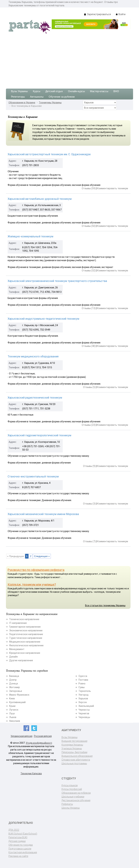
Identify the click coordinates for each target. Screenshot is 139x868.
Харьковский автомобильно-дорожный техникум (40, 198)
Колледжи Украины (72, 744)
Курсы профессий (72, 789)
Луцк (12, 713)
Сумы (81, 687)
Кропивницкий (17, 702)
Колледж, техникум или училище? (32, 584)
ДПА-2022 (13, 830)
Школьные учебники (73, 796)
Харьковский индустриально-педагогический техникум (43, 318)
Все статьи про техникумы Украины (105, 605)
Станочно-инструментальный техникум (33, 476)
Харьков (83, 698)
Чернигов (83, 713)
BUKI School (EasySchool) (22, 833)
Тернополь (84, 691)
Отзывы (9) (89, 466)
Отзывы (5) (89, 387)
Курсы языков (70, 785)
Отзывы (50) (89, 226)
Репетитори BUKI (17, 837)
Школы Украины (71, 807)
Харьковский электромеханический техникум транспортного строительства (57, 281)
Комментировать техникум (112, 188)
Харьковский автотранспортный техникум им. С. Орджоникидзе (49, 154)
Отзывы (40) (89, 346)
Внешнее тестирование (74, 741)
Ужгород (83, 694)
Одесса (82, 676)
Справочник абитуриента (76, 759)
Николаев (14, 721)
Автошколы (37, 96)
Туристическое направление (25, 638)
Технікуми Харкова (31, 773)
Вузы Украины (19, 91)
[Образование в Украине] (29, 26)
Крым (12, 706)
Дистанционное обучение (76, 800)
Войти (121, 14)
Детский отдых (54, 91)
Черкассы (84, 709)
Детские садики (17, 841)
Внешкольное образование (77, 756)
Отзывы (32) (89, 270)
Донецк (13, 683)
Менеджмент (16, 649)
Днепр (13, 679)
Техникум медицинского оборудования (33, 356)
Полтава (83, 679)
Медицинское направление (24, 641)
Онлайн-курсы (76, 91)
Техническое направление (24, 619)
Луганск (13, 709)
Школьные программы (74, 763)
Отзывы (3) (89, 503)
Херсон (82, 702)
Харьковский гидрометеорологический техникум (39, 435)
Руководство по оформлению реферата (36, 570)
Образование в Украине (21, 102)
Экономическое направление (26, 630)
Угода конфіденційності (39, 742)
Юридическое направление (24, 653)
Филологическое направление (26, 645)
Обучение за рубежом (62, 96)
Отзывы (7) (89, 541)
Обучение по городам (20, 845)
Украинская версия (21, 736)
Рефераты (67, 804)
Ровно (81, 683)
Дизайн (13, 656)
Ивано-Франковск (19, 694)
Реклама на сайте (18, 856)
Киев (12, 698)
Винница (14, 676)
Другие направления (21, 660)
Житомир (14, 687)
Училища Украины (72, 748)
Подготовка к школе (19, 848)
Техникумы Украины (50, 102)
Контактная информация (22, 852)
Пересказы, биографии (74, 752)
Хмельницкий (86, 706)
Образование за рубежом (76, 792)
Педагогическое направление (26, 634)
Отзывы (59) (89, 188)
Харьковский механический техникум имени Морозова (43, 514)
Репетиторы (18, 96)
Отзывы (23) (89, 425)
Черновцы (84, 717)
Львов (12, 717)
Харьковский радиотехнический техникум (35, 397)
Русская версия (43, 736)
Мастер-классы (99, 91)
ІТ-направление (18, 623)
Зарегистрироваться (98, 14)
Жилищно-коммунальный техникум (30, 236)
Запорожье (15, 691)
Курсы (36, 91)
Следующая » (42, 556)
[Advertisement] (69, 59)
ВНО (116, 91)
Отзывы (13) (89, 308)
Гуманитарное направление (25, 626)
